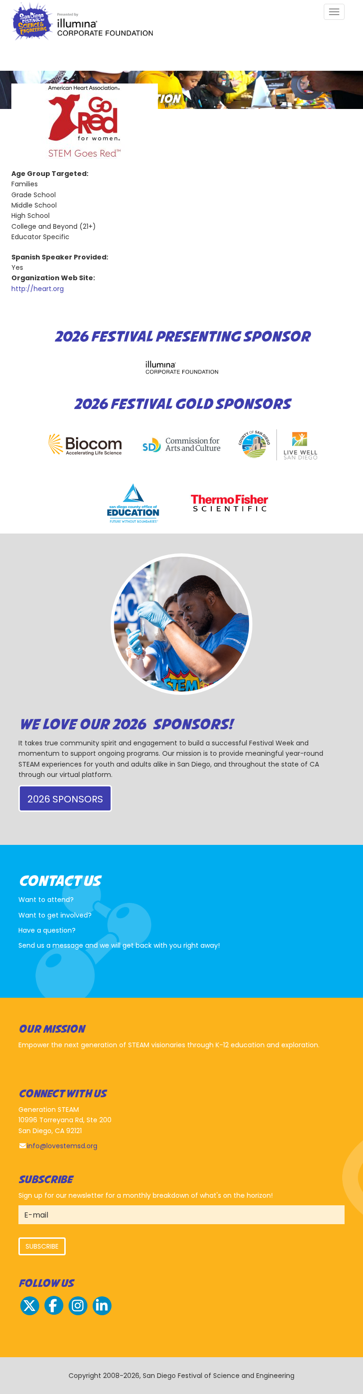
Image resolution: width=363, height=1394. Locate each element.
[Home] (85, 22)
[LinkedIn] (102, 1313)
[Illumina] (181, 367)
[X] (29, 1313)
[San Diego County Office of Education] (133, 503)
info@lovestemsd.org (62, 1146)
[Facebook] (53, 1313)
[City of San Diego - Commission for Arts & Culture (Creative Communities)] (181, 445)
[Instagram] (78, 1313)
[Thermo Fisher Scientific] (229, 503)
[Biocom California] (85, 445)
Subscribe (42, 1246)
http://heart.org (37, 288)
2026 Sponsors (65, 799)
